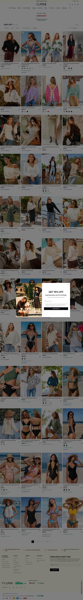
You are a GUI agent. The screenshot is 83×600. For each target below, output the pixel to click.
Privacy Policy (52, 305)
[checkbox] (44, 303)
